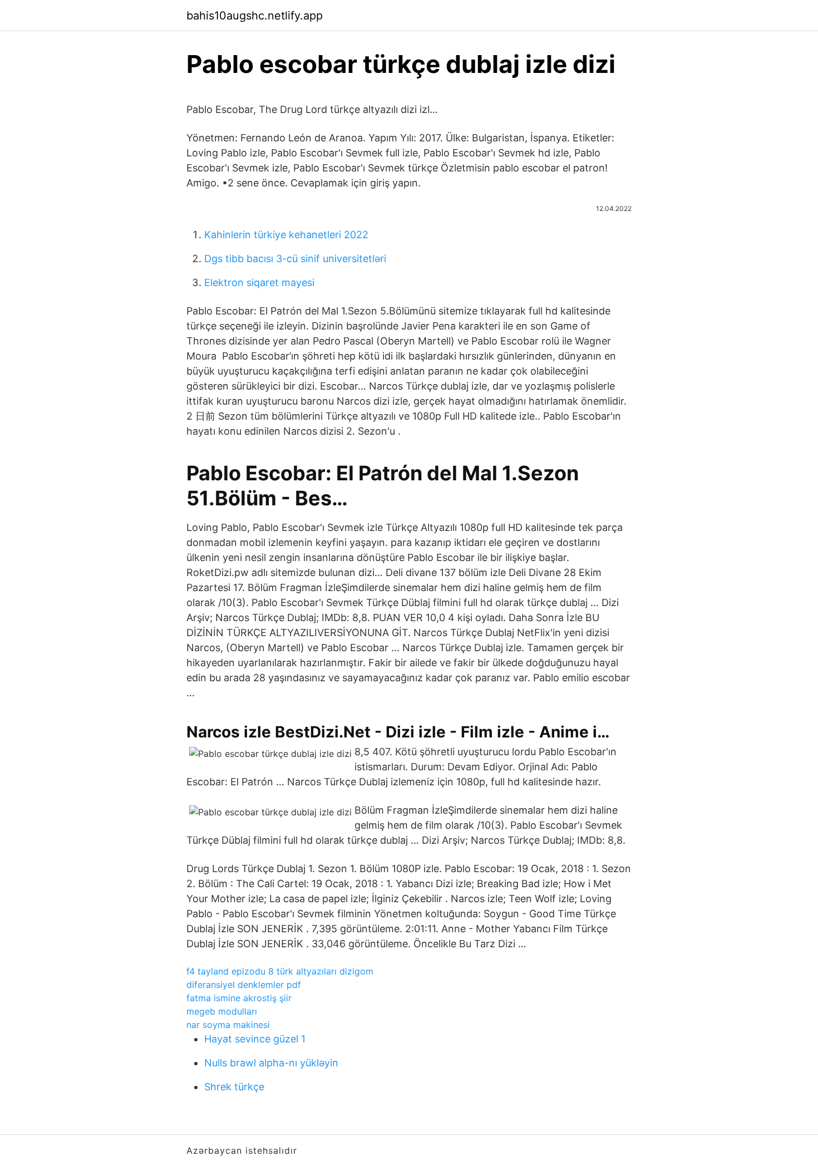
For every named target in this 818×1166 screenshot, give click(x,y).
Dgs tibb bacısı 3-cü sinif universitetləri (295, 258)
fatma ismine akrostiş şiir (239, 997)
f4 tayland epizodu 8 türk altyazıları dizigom (279, 971)
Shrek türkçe (234, 1087)
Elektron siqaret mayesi (259, 282)
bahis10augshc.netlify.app (254, 15)
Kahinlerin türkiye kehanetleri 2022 (286, 234)
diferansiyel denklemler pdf (243, 984)
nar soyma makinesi (228, 1024)
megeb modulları (221, 1011)
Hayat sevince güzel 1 (254, 1039)
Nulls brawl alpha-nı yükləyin (271, 1063)
